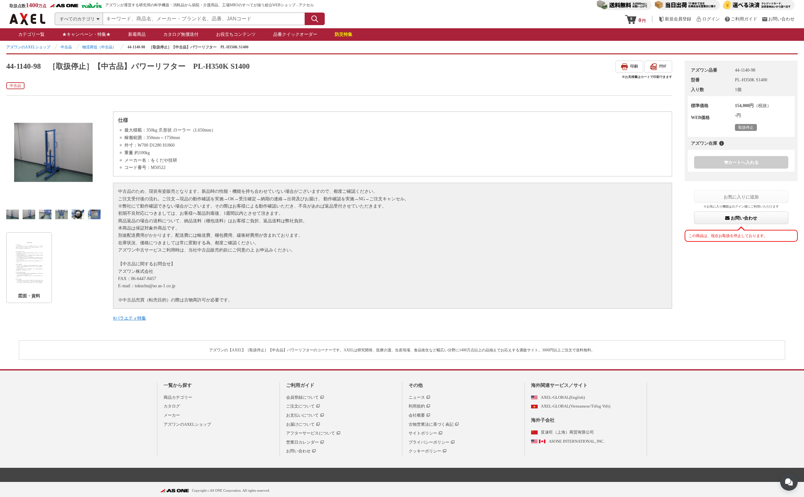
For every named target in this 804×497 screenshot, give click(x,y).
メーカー (172, 415)
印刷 (634, 66)
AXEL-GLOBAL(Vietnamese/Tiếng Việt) (575, 406)
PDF (662, 66)
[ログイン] (708, 19)
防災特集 (343, 34)
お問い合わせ (743, 217)
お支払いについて (302, 415)
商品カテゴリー (178, 397)
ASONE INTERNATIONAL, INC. (577, 441)
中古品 (66, 47)
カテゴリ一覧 (31, 34)
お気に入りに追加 (741, 196)
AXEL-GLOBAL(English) (563, 397)
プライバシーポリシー (429, 442)
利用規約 (417, 406)
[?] (721, 143)
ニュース (417, 397)
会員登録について (302, 397)
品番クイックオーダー (295, 34)
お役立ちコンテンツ (236, 34)
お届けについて (300, 424)
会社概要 (417, 415)
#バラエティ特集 (129, 318)
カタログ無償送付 (180, 34)
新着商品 (137, 34)
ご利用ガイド (300, 385)
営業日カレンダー (302, 442)
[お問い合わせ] (778, 19)
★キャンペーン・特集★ (86, 34)
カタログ (172, 406)
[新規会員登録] (675, 19)
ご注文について (300, 406)
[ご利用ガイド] (741, 19)
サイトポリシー (423, 433)
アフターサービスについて (310, 433)
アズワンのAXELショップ (28, 47)
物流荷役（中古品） (99, 47)
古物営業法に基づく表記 (431, 424)
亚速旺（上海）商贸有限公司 (567, 432)
